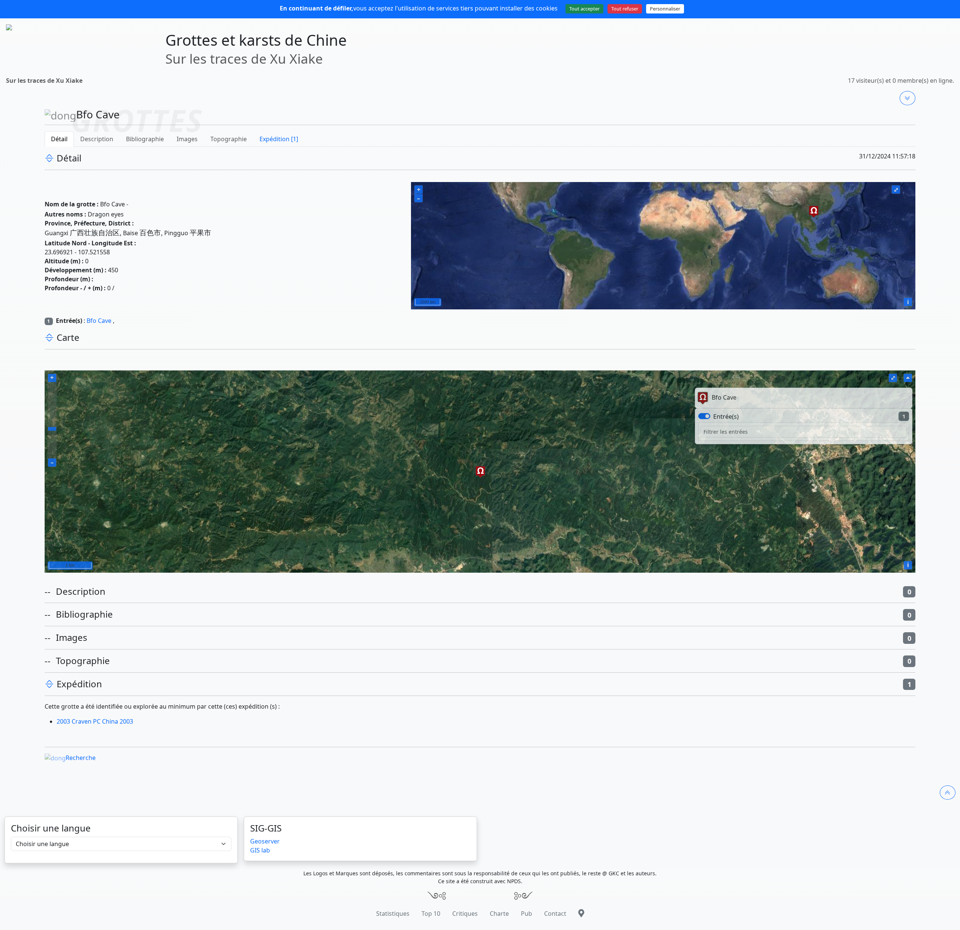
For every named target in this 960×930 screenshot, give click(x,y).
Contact (555, 913)
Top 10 (431, 913)
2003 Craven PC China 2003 (95, 721)
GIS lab (260, 850)
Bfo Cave (99, 320)
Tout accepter (584, 8)
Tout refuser (624, 8)
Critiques (465, 913)
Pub (526, 913)
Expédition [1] (279, 139)
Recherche (81, 758)
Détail (59, 139)
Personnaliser (665, 8)
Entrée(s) (726, 416)
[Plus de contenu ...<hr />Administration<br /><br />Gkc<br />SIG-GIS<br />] (907, 98)
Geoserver (265, 841)
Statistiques (393, 913)
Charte (499, 913)
